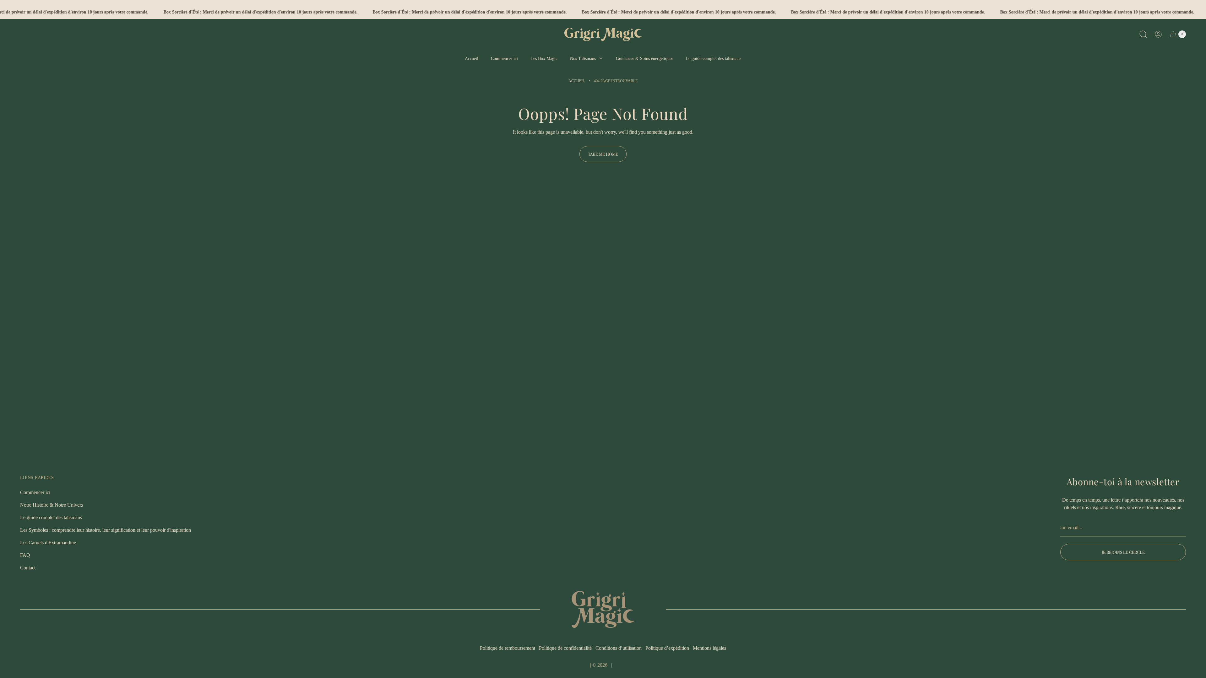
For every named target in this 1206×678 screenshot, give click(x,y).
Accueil (576, 81)
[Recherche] (1143, 34)
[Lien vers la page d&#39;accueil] (603, 609)
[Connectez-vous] (1158, 34)
